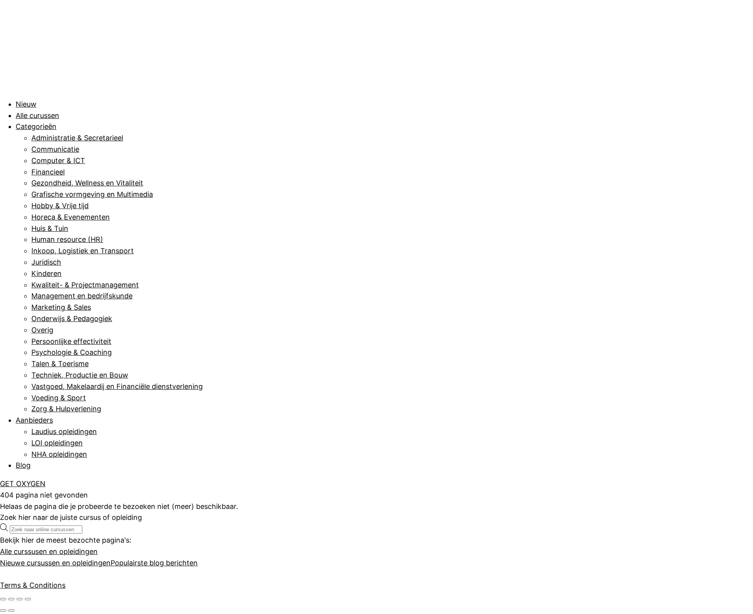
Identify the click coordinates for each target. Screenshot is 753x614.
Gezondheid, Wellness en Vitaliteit (87, 183)
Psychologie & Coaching (71, 352)
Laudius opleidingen (64, 431)
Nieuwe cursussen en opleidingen (55, 563)
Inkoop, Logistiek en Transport (82, 251)
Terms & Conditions (32, 585)
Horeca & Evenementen (70, 217)
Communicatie (55, 149)
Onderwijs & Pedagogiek (71, 318)
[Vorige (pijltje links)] (3, 610)
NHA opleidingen (59, 454)
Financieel (48, 172)
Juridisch (46, 262)
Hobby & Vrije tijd (60, 206)
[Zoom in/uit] (3, 599)
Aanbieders (34, 420)
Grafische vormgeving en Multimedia (92, 194)
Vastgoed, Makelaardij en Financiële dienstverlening (117, 386)
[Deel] (19, 599)
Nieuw (26, 104)
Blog (23, 465)
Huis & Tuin (49, 228)
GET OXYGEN (22, 484)
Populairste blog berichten (154, 563)
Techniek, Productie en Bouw (79, 375)
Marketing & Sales (61, 307)
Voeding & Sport (58, 398)
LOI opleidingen (57, 443)
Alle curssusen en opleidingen (49, 551)
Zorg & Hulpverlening (66, 409)
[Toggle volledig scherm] (11, 599)
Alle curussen (37, 115)
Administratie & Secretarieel (77, 138)
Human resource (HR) (67, 239)
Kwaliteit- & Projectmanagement (85, 285)
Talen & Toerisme (60, 364)
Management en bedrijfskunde (82, 296)
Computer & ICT (58, 160)
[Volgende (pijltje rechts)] (11, 610)
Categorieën (36, 126)
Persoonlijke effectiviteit (71, 341)
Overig (42, 330)
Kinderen (46, 273)
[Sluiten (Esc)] (28, 599)
